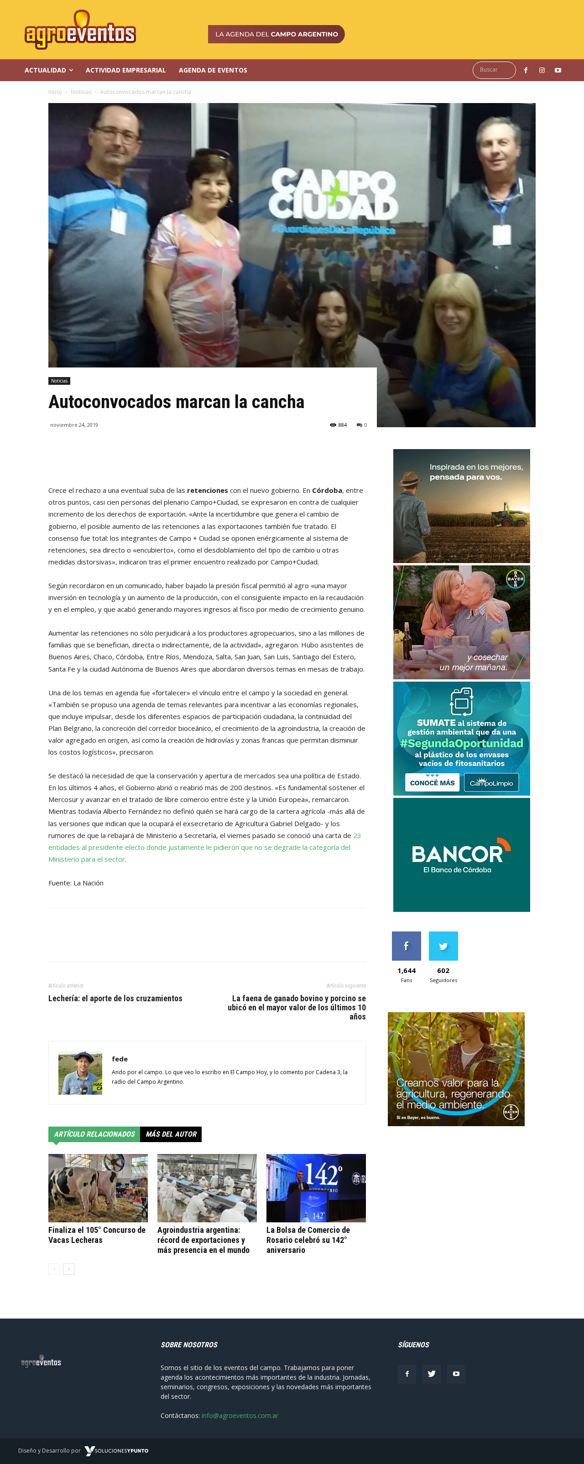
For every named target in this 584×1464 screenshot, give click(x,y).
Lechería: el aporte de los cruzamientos (115, 998)
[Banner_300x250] (461, 677)
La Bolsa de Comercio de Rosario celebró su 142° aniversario (308, 1240)
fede (120, 1058)
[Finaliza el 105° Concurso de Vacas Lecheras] (98, 1188)
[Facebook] (407, 1374)
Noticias (81, 92)
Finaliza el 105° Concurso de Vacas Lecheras (97, 1235)
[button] (496, 70)
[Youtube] (456, 1374)
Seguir (443, 934)
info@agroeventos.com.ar (240, 1415)
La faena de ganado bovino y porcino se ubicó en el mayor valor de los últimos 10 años (297, 1007)
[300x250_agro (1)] (456, 1123)
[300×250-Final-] (461, 909)
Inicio (55, 92)
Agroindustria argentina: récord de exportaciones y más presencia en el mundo (203, 1240)
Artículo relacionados (94, 1134)
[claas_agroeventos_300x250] (461, 560)
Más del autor (171, 1134)
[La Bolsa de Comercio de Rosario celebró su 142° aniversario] (316, 1188)
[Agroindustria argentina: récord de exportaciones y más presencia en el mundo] (207, 1188)
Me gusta (406, 934)
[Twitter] (431, 1374)
